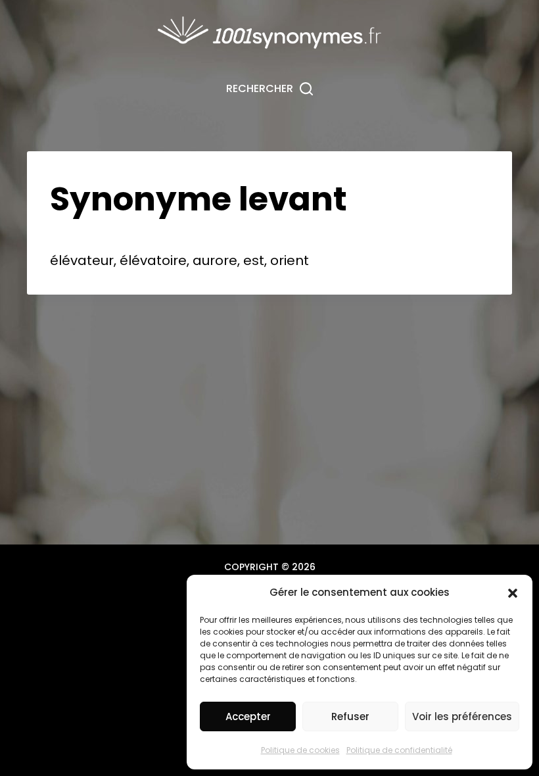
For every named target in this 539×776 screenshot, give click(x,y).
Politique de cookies (300, 750)
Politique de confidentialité (399, 750)
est (253, 260)
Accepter (248, 716)
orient (289, 260)
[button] (512, 593)
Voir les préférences (462, 716)
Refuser (350, 716)
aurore (215, 260)
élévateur (82, 260)
